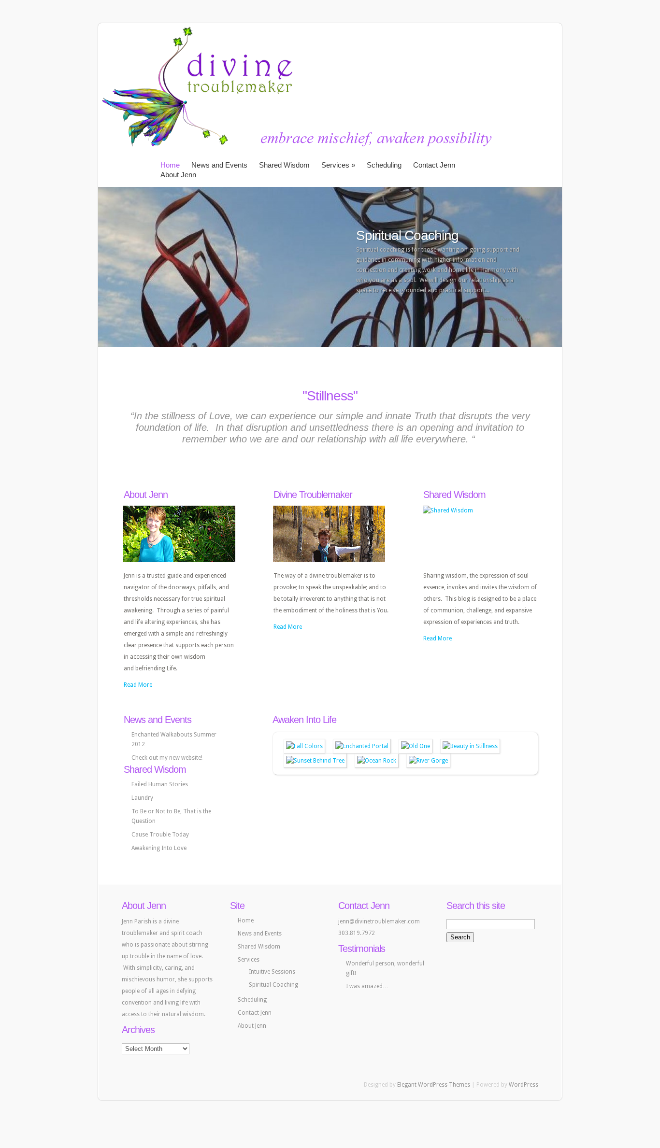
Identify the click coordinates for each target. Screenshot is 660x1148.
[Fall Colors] (304, 746)
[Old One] (415, 746)
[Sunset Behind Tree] (315, 760)
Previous (104, 266)
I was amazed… (367, 986)
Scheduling (384, 165)
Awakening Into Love (159, 848)
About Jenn (178, 174)
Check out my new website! (166, 757)
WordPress (523, 1084)
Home (170, 165)
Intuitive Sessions (272, 971)
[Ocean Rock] (376, 760)
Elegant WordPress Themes (433, 1084)
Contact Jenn (434, 165)
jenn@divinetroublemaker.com (379, 921)
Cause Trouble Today (160, 834)
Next (555, 266)
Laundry (142, 797)
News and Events (219, 165)
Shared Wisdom (284, 165)
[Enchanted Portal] (361, 746)
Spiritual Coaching (407, 235)
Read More (515, 319)
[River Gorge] (428, 760)
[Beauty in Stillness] (470, 746)
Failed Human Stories (159, 784)
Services (338, 165)
